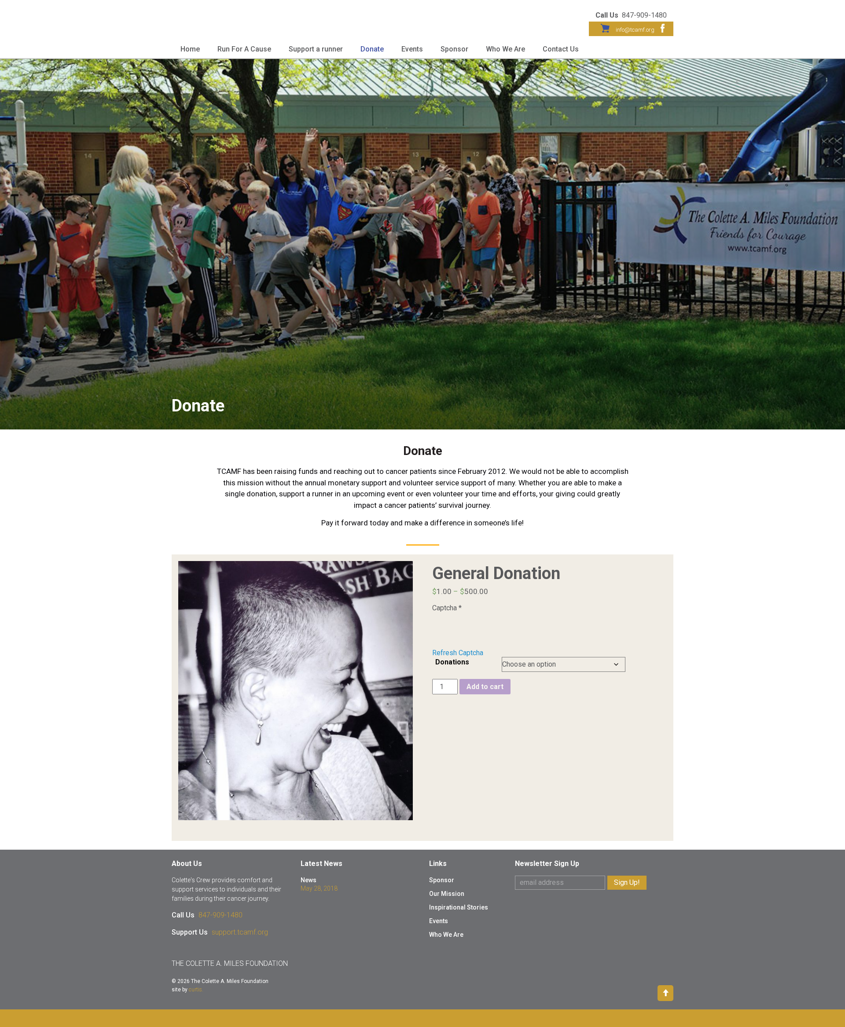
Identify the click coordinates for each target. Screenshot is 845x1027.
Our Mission (446, 893)
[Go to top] (665, 993)
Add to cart (485, 686)
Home (190, 49)
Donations (452, 662)
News (308, 880)
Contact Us (561, 49)
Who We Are (505, 49)
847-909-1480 (220, 915)
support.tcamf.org (240, 932)
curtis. (196, 990)
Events (412, 49)
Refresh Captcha (457, 653)
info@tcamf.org (635, 29)
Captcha (447, 608)
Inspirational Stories (458, 907)
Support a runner (316, 49)
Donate (372, 49)
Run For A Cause (244, 49)
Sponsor (454, 49)
